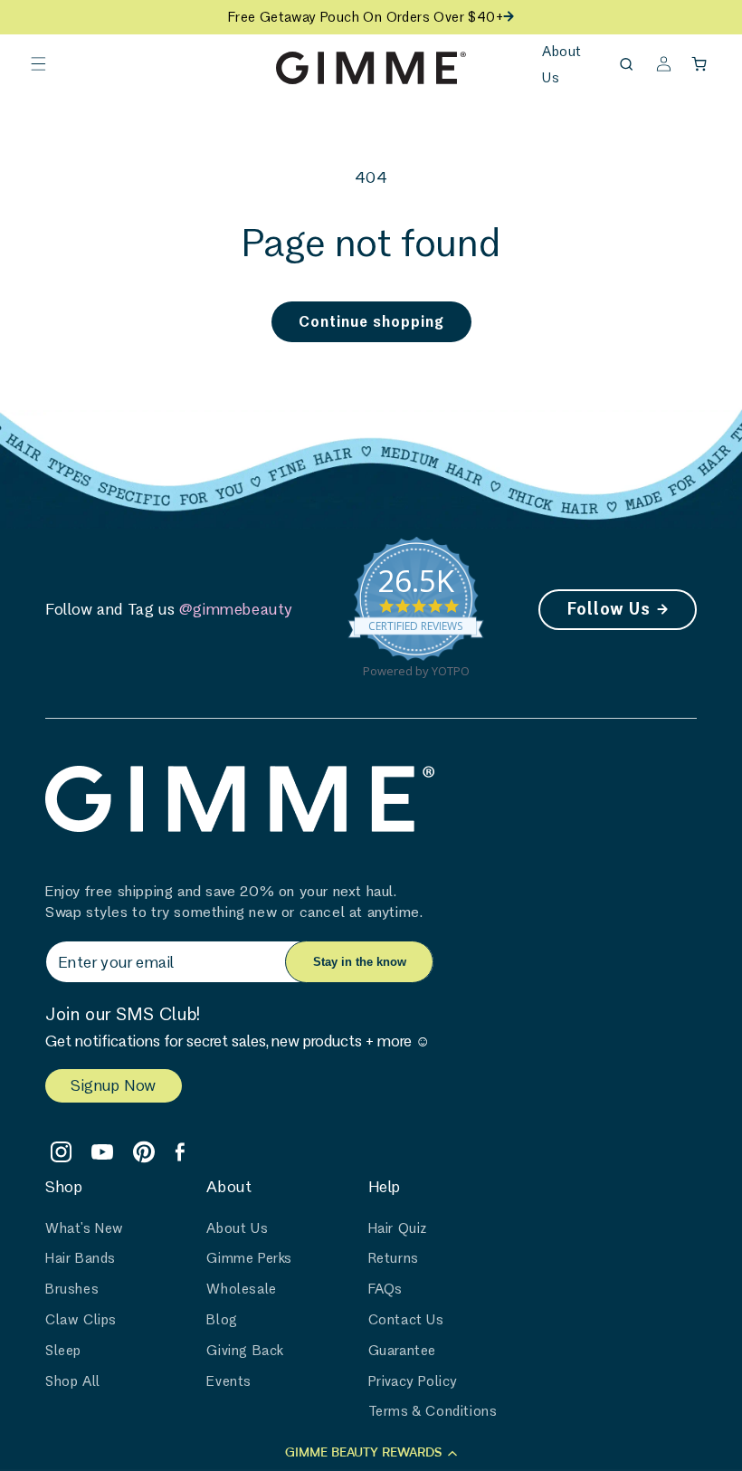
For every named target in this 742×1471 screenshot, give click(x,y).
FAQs (385, 1288)
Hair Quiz (397, 1228)
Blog (221, 1319)
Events (229, 1381)
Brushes (72, 1288)
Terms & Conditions (433, 1410)
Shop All (72, 1381)
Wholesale (241, 1288)
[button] (38, 64)
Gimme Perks (249, 1258)
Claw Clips (81, 1319)
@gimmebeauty (236, 608)
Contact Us (406, 1319)
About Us (237, 1228)
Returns (393, 1258)
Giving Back (245, 1350)
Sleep (63, 1350)
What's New (84, 1228)
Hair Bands (80, 1258)
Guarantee (402, 1350)
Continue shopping (371, 321)
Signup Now (114, 1085)
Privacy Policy (413, 1381)
